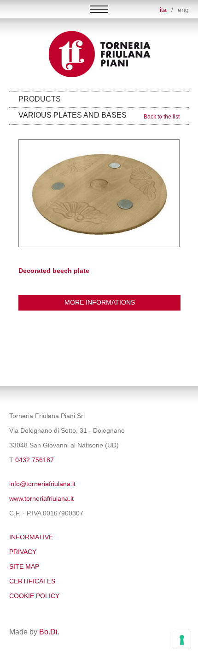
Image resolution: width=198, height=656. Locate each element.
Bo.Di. (49, 632)
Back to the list (162, 116)
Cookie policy (34, 596)
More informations (99, 302)
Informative (31, 537)
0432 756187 (34, 460)
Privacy (22, 552)
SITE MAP (24, 566)
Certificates (32, 581)
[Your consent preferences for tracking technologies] (182, 640)
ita (163, 9)
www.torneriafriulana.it (41, 498)
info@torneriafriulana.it (42, 484)
